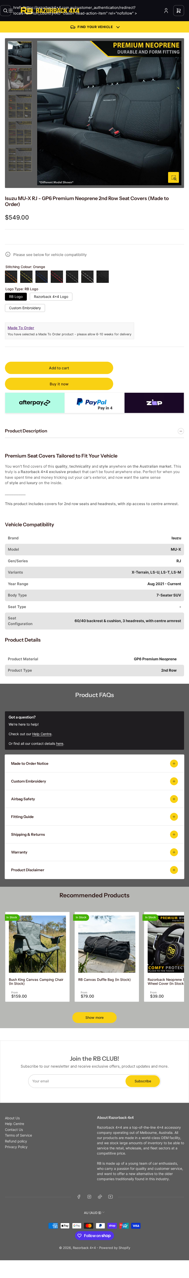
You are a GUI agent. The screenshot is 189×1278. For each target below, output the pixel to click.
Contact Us (14, 1129)
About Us (12, 1118)
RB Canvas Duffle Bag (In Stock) (104, 979)
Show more (94, 1017)
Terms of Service (18, 1135)
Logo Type (21, 289)
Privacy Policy (16, 1147)
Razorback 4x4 (84, 1248)
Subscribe (143, 1081)
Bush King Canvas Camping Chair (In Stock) (36, 981)
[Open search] (5, 10)
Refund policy (16, 1141)
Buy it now (59, 384)
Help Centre (14, 1124)
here (59, 743)
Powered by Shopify (114, 1248)
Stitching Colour (25, 267)
